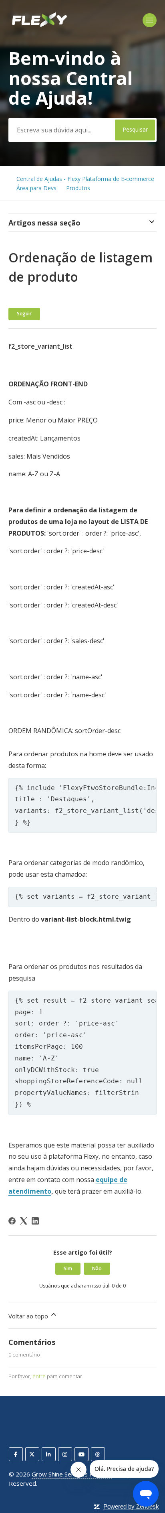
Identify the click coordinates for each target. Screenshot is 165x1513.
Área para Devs (36, 188)
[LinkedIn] (35, 1221)
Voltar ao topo (29, 1316)
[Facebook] (12, 1221)
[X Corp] (23, 1221)
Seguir (24, 313)
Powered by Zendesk (131, 1506)
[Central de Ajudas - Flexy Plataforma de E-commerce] (39, 26)
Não (97, 1268)
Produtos (78, 188)
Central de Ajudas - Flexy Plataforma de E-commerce (85, 179)
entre (39, 1376)
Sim (68, 1268)
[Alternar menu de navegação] (150, 20)
